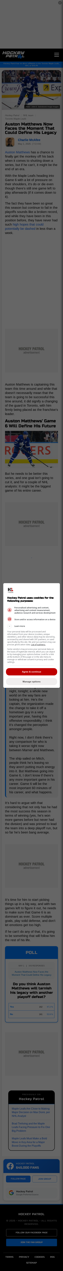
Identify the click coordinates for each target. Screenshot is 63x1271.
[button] (31, 626)
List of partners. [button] (38, 644)
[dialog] (31, 635)
